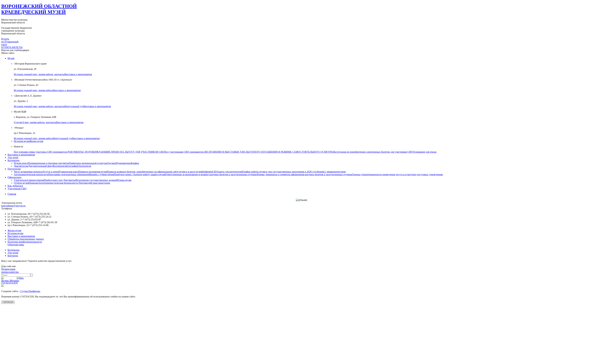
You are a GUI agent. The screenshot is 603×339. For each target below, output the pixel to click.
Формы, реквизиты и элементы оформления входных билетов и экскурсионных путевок (304, 174)
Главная (12, 194)
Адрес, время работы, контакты (48, 74)
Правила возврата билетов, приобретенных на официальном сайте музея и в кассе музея (154, 171)
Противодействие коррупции (94, 183)
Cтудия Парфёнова (30, 291)
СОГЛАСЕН (8, 302)
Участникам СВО (17, 188)
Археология (84, 166)
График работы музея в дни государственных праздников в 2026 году (280, 171)
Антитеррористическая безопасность (58, 183)
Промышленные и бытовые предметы (48, 163)
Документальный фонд (40, 166)
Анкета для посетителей (230, 171)
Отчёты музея (21, 183)
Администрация (35, 180)
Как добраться (15, 185)
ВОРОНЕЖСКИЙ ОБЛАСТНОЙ (39, 9)
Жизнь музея (36, 141)
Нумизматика (123, 163)
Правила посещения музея (93, 171)
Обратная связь (16, 244)
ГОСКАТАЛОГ (9, 282)
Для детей (13, 157)
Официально (14, 177)
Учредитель (20, 180)
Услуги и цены (51, 171)
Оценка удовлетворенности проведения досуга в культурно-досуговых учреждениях (397, 174)
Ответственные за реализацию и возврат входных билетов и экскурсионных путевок (211, 174)
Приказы (33, 183)
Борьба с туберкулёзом (102, 174)
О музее (18, 122)
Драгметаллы (21, 166)
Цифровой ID (209, 171)
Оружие (111, 163)
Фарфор (134, 163)
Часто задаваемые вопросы (28, 171)
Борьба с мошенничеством (331, 171)
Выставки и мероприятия (78, 74)
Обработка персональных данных (26, 239)
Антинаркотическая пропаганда (31, 174)
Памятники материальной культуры (88, 163)
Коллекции (13, 160)
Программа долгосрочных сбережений (69, 174)
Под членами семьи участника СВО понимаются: (40, 152)
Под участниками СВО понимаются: (184, 152)
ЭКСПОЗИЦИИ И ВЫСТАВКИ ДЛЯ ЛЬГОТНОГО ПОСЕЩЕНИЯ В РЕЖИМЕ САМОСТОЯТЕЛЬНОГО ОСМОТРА (268, 152)
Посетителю (14, 168)
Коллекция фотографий (65, 166)
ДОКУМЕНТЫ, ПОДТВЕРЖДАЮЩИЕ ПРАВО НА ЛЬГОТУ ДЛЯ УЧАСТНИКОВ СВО (115, 152)
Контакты (13, 255)
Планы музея (124, 180)
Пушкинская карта (69, 171)
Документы (69, 180)
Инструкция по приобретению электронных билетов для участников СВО (373, 152)
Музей (11, 58)
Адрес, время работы (42, 90)
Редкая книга (21, 163)
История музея (22, 141)
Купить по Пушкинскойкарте (10, 42)
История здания (22, 74)
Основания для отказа (424, 152)
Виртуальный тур (74, 106)
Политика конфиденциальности (25, 241)
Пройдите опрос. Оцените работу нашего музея (139, 174)
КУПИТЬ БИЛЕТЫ (11, 47)
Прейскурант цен (53, 180)
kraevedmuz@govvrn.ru (13, 205)
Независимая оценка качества (10, 270)
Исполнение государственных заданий (96, 180)
